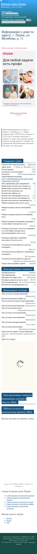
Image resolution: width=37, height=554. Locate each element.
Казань (8, 520)
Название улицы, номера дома (13, 20)
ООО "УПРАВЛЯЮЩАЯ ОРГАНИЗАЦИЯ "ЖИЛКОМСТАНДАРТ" (17, 180)
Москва (9, 518)
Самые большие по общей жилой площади (18, 499)
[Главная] (4, 1)
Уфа (7, 522)
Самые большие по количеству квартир (20, 495)
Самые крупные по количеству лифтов (20, 504)
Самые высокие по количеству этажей (19, 502)
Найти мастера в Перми (18, 113)
